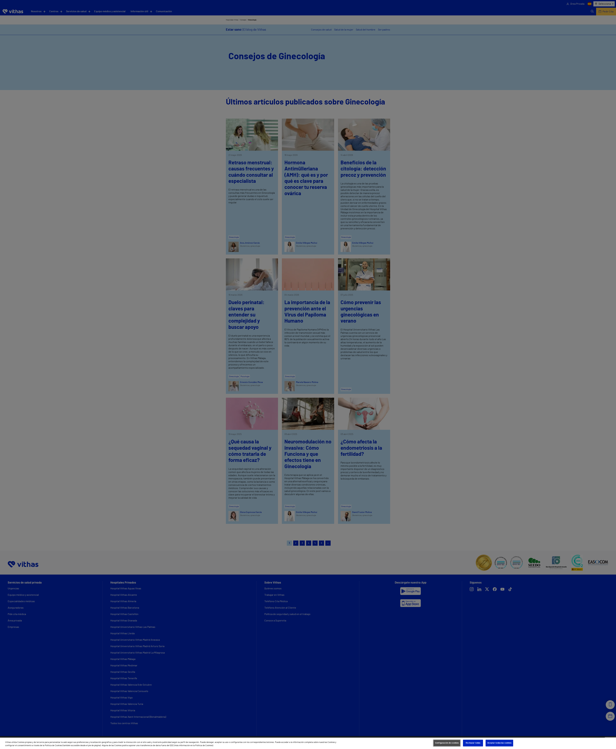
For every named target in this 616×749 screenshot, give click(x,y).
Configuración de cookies (447, 743)
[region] (308, 743)
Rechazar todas (473, 743)
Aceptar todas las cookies (499, 743)
